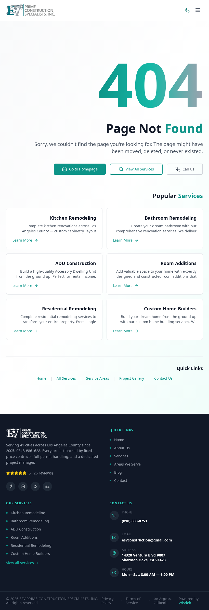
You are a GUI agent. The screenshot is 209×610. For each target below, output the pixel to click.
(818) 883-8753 (134, 521)
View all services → (22, 562)
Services (121, 456)
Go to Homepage (83, 169)
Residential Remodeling (31, 545)
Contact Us (163, 378)
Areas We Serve (127, 464)
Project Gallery (131, 378)
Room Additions (24, 537)
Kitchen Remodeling (28, 512)
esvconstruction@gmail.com (147, 540)
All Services (66, 378)
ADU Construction (26, 529)
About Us (122, 447)
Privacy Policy (107, 601)
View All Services (140, 169)
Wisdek (185, 602)
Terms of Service (133, 601)
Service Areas (97, 378)
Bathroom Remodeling (30, 521)
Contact (120, 480)
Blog (118, 472)
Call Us (188, 169)
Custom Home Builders (30, 553)
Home (41, 378)
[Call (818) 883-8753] (187, 10)
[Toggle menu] (198, 10)
